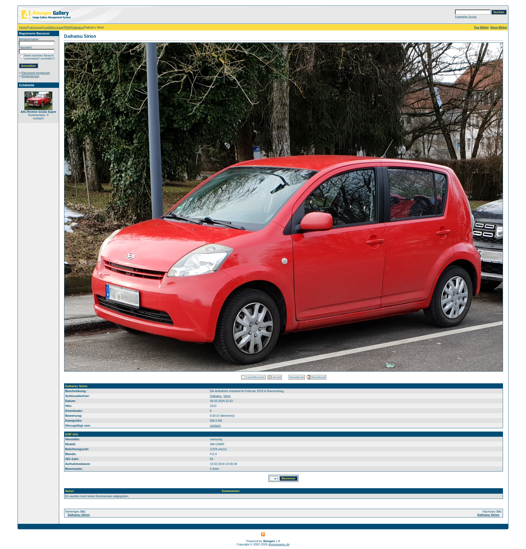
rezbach (215, 425)
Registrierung (30, 76)
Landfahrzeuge (53, 27)
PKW (67, 27)
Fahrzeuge (35, 27)
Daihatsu (77, 27)
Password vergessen (35, 72)
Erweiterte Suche (466, 16)
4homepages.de (279, 544)
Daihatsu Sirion (79, 514)
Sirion (227, 396)
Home (23, 27)
